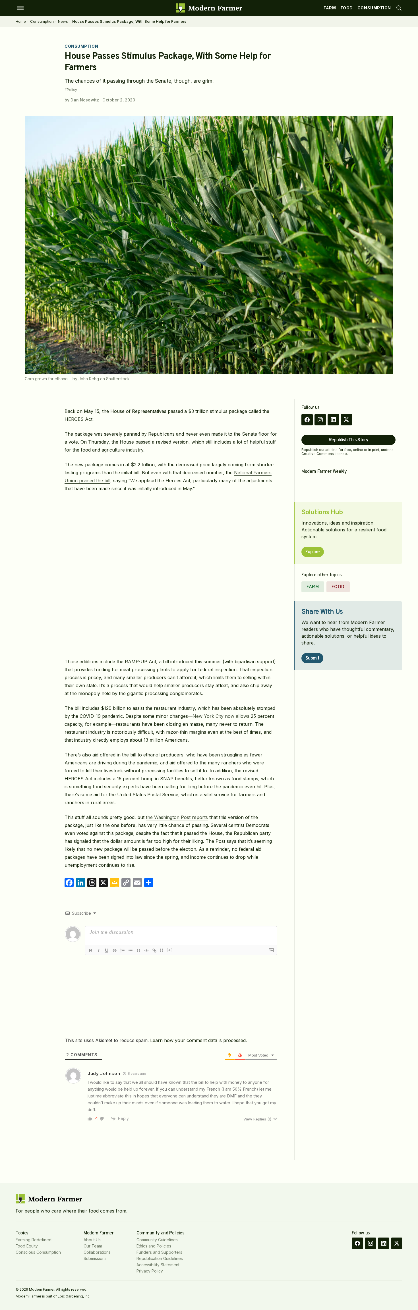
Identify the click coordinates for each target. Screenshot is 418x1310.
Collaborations (97, 1252)
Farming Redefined (33, 1239)
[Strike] (115, 950)
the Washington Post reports (177, 817)
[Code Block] (146, 950)
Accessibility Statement (157, 1264)
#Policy (71, 90)
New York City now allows (221, 716)
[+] (170, 950)
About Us (92, 1239)
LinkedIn (333, 419)
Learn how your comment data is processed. (198, 1040)
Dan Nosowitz (85, 99)
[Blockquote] (138, 950)
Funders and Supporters (159, 1252)
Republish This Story (348, 440)
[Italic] (99, 950)
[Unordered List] (130, 950)
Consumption (374, 7)
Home (21, 21)
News (63, 21)
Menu (20, 8)
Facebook (307, 419)
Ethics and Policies (153, 1246)
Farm (330, 7)
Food (347, 7)
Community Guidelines (157, 1239)
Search (399, 8)
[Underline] (107, 950)
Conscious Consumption (38, 1252)
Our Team (93, 1246)
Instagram (320, 419)
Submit (312, 658)
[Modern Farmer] (209, 8)
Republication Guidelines (159, 1258)
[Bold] (91, 950)
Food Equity (27, 1246)
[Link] (154, 950)
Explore (312, 552)
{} (162, 950)
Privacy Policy (149, 1271)
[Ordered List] (123, 950)
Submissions (95, 1258)
